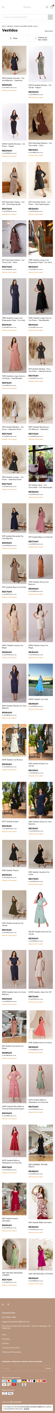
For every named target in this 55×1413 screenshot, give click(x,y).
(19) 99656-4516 (9, 1317)
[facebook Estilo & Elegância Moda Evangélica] (8, 1304)
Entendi (26, 1409)
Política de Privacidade (11, 1352)
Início (4, 26)
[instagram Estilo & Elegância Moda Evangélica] (3, 1304)
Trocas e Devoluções (10, 1347)
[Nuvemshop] (12, 1402)
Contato (5, 1343)
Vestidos (10, 26)
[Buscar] (50, 17)
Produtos (6, 1339)
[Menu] (3, 7)
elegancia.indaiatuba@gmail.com (16, 1321)
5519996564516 (8, 1313)
